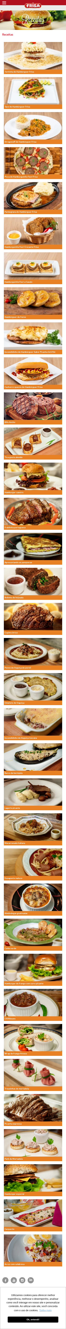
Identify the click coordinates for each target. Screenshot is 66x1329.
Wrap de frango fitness (16, 1053)
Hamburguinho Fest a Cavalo (18, 282)
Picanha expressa (13, 1124)
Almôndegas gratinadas (16, 913)
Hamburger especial (14, 1194)
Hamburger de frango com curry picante (24, 983)
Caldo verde (10, 948)
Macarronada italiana (15, 843)
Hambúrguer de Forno (15, 317)
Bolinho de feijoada (14, 597)
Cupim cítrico (11, 632)
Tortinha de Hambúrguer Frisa (19, 72)
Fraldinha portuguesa (15, 527)
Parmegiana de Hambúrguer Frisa (21, 212)
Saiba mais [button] (45, 1310)
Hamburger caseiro (14, 492)
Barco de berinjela (13, 773)
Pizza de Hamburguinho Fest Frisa (21, 177)
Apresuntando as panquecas (18, 562)
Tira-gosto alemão (13, 457)
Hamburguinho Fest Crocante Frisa (22, 247)
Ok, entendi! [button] (33, 1319)
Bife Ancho (10, 422)
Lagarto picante (12, 808)
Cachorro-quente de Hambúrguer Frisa (23, 387)
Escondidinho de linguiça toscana (21, 738)
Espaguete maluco (13, 878)
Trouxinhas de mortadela (17, 1088)
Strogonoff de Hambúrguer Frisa (20, 142)
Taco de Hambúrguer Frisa (17, 106)
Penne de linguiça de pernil (18, 667)
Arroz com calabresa (14, 1264)
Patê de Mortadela (14, 1159)
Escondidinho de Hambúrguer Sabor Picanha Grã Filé (30, 352)
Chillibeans (10, 1018)
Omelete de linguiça (14, 703)
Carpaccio (9, 1229)
